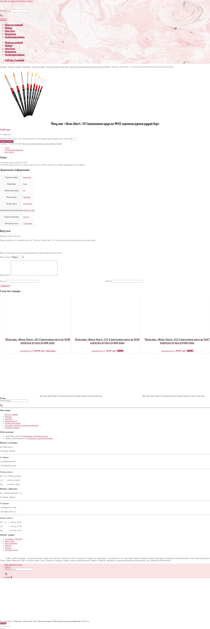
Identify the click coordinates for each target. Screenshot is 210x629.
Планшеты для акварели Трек (35, 436)
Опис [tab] (7, 148)
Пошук (3, 11)
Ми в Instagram (11, 543)
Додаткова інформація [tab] (14, 150)
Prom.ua (8, 548)
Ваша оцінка (6, 257)
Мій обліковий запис (13, 565)
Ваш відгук (5, 275)
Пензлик (26, 197)
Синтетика (27, 223)
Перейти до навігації (8, 1)
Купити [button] (120, 351)
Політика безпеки (12, 428)
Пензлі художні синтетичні (57, 67)
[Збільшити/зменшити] (1, 626)
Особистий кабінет (15, 37)
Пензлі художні (38, 67)
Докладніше (51, 351)
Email (108, 281)
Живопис (27, 67)
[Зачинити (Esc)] (8, 626)
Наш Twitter (10, 541)
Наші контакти (11, 421)
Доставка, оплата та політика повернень (21, 425)
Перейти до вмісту (25, 1)
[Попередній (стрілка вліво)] (1, 628)
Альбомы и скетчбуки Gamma (40, 438)
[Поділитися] (6, 626)
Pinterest (8, 546)
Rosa (25, 184)
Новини (8, 27)
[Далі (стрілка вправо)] (3, 628)
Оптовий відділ (11, 550)
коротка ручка (29, 210)
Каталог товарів (14, 24)
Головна (3, 67)
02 (24, 190)
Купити (3, 623)
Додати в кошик (7, 141)
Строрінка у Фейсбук (13, 539)
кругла (26, 217)
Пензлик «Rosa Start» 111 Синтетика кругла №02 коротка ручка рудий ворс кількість (35, 139)
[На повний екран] (3, 626)
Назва (3, 281)
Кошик (8, 577)
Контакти (10, 33)
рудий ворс (27, 204)
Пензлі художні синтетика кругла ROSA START (90, 67)
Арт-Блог (10, 30)
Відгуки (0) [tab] (9, 152)
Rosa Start (27, 177)
